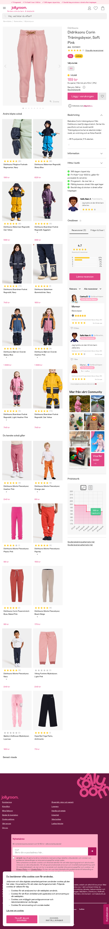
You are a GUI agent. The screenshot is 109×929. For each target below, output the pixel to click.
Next (59, 66)
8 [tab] (43, 108)
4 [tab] (31, 108)
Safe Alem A (85, 199)
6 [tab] (37, 108)
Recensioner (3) (79, 230)
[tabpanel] (32, 66)
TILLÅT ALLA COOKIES (22, 919)
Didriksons (73, 28)
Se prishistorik (74, 89)
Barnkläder (7, 21)
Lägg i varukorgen (83, 96)
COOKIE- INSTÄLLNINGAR (54, 919)
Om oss (5, 828)
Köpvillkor (6, 806)
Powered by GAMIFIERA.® (78, 469)
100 (71, 68)
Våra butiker (56, 819)
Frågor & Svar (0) (99, 230)
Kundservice (7, 802)
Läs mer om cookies (15, 910)
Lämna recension (85, 276)
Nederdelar (18, 21)
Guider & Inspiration (10, 815)
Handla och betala (58, 811)
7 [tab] (40, 108)
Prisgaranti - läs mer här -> (82, 181)
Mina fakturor (7, 811)
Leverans (55, 806)
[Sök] (5, 16)
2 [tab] (26, 108)
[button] (4, 8)
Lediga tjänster (57, 823)
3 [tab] (28, 108)
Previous (5, 66)
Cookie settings (8, 819)
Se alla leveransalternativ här (80, 545)
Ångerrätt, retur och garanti (63, 802)
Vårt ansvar (6, 823)
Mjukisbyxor (29, 21)
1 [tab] (23, 108)
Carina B (84, 296)
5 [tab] (34, 108)
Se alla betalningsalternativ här (81, 542)
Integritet (55, 815)
